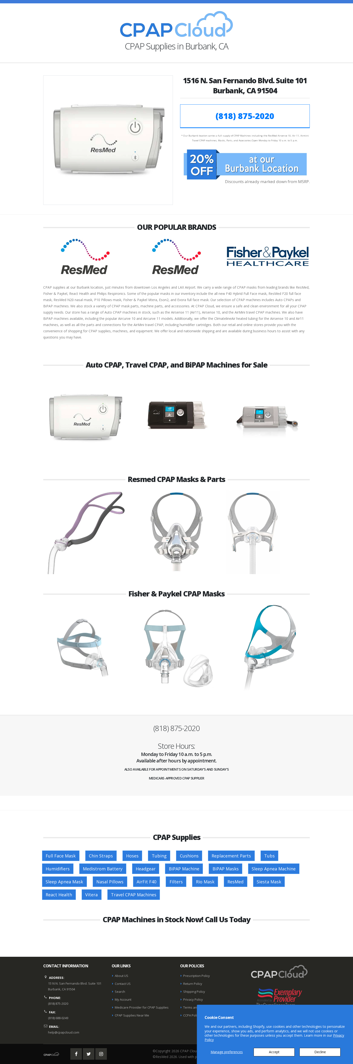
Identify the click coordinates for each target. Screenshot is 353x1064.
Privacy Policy (193, 999)
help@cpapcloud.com (63, 1032)
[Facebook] (76, 1054)
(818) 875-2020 (245, 115)
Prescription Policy (196, 976)
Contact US (123, 983)
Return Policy (192, 983)
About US (121, 976)
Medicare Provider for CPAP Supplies (142, 1007)
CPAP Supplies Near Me (132, 1015)
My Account (123, 999)
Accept (274, 1052)
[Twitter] (88, 1054)
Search (120, 991)
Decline (320, 1052)
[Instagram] (101, 1054)
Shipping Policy (194, 991)
